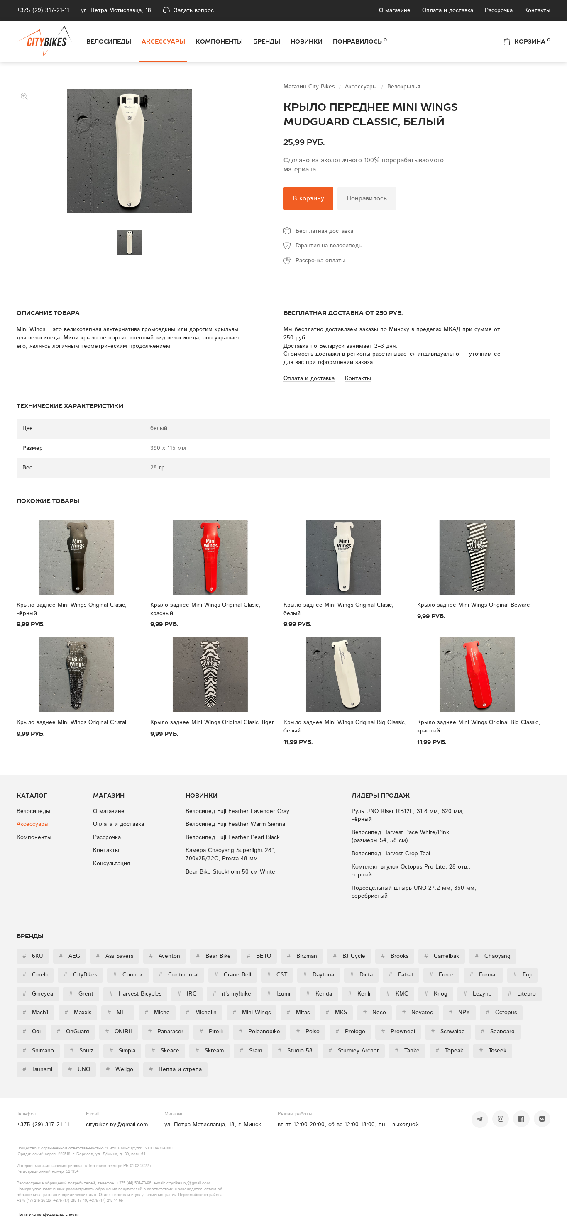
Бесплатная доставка (324, 231)
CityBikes (80, 975)
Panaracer (165, 1032)
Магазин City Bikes (310, 87)
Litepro (522, 994)
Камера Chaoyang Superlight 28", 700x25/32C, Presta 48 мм (231, 854)
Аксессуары (163, 41)
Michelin (201, 1012)
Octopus (501, 1012)
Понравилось (360, 41)
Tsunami (37, 1069)
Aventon (164, 956)
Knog (435, 994)
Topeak (449, 1051)
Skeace (165, 1051)
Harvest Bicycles (135, 994)
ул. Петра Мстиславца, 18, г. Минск (212, 1125)
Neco (374, 1012)
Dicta (361, 975)
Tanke (407, 1051)
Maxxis (77, 1012)
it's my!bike (232, 994)
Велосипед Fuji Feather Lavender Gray (237, 811)
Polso (308, 1032)
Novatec (417, 1012)
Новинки (307, 41)
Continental (178, 975)
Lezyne (477, 994)
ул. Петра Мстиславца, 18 (116, 10)
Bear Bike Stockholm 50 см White (230, 872)
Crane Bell (232, 975)
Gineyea (37, 994)
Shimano (38, 1051)
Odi (31, 1032)
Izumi (278, 994)
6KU (32, 956)
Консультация (111, 863)
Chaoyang (493, 956)
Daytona (318, 975)
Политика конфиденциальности (48, 1215)
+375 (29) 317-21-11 (43, 10)
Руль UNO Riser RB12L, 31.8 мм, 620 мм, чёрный (408, 815)
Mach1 (35, 1012)
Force (441, 975)
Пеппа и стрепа (175, 1069)
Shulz (81, 1051)
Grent (81, 994)
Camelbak (441, 956)
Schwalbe (448, 1032)
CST (277, 975)
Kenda (319, 994)
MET (118, 1012)
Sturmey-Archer (353, 1051)
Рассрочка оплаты (320, 261)
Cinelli (35, 975)
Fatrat (401, 975)
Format (483, 975)
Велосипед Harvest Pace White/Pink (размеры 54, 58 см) (400, 837)
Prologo (350, 1032)
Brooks (394, 956)
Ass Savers (114, 956)
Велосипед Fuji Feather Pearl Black (233, 837)
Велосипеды (108, 41)
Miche (157, 1012)
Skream (209, 1051)
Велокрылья (403, 87)
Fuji (522, 975)
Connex (128, 975)
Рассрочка (499, 10)
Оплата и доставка (447, 10)
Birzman (302, 956)
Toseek (492, 1051)
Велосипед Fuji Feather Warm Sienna (235, 824)
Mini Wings (251, 1012)
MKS (336, 1012)
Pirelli (211, 1032)
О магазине (395, 10)
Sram (251, 1051)
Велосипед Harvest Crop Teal (391, 854)
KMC (397, 994)
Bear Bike (213, 956)
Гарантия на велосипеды (329, 246)
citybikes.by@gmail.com (117, 1125)
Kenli (359, 994)
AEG (69, 956)
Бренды (266, 41)
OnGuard (72, 1032)
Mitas (298, 1012)
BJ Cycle (349, 956)
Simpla (122, 1051)
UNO (79, 1069)
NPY (459, 1012)
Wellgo (119, 1069)
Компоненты (219, 41)
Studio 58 (295, 1051)
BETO (259, 956)
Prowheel (398, 1032)
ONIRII (118, 1032)
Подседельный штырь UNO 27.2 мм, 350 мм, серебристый (414, 892)
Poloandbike (259, 1032)
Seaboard (498, 1032)
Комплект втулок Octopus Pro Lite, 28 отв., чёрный (411, 871)
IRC (187, 994)
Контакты (537, 10)
